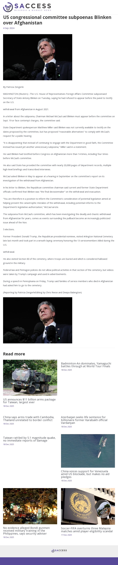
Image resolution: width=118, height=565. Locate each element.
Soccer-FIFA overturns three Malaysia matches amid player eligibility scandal (87, 529)
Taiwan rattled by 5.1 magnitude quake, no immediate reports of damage (29, 439)
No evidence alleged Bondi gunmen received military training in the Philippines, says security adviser (26, 530)
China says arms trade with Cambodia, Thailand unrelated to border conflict (28, 418)
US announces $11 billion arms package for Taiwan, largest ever (29, 401)
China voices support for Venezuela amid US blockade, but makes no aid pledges (85, 474)
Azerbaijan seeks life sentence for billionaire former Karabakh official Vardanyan (84, 419)
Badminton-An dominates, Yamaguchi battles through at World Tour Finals (86, 365)
